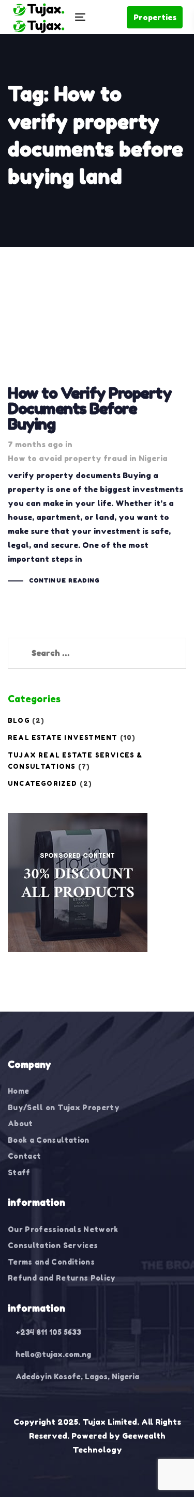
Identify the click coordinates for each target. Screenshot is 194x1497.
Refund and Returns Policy (62, 1277)
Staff (19, 1172)
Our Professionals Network (63, 1229)
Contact (24, 1156)
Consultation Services (53, 1245)
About (20, 1123)
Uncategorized (43, 783)
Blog (19, 720)
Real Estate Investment (62, 738)
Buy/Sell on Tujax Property (64, 1107)
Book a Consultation (48, 1140)
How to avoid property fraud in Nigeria (88, 458)
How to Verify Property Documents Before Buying (97, 434)
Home (18, 1090)
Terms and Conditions (51, 1261)
